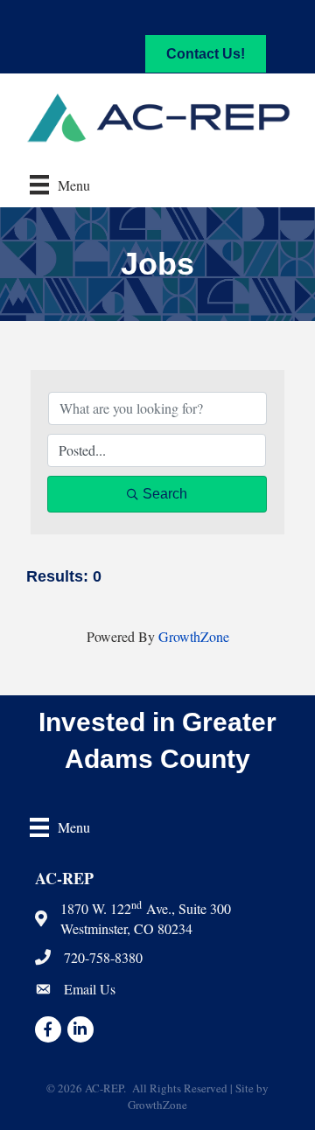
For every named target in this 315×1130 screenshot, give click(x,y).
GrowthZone (193, 636)
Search (165, 493)
